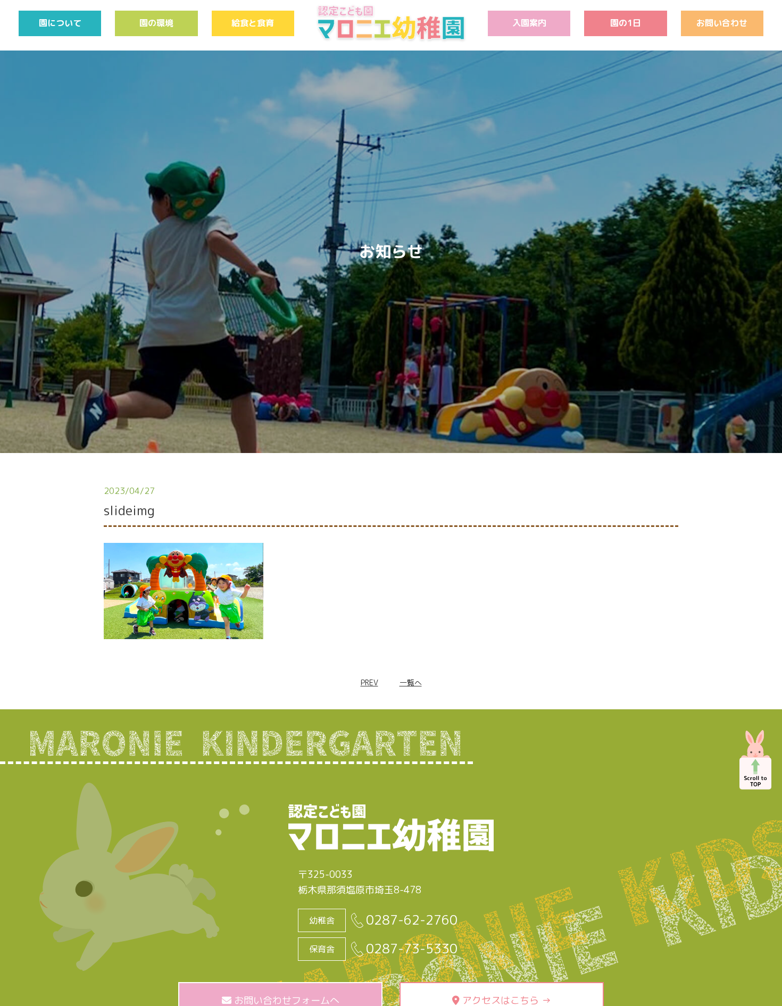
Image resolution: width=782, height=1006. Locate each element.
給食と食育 (252, 23)
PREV (369, 682)
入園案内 (529, 23)
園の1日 (625, 23)
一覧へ (411, 682)
